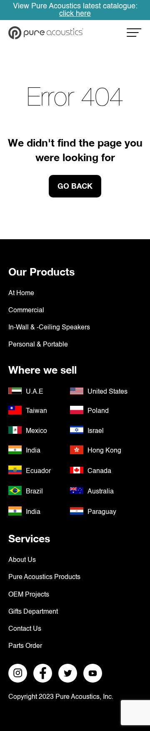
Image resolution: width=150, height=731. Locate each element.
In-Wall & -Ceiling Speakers (49, 327)
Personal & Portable (38, 344)
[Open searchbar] (134, 35)
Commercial (26, 310)
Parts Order (25, 646)
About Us (22, 560)
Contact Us (24, 629)
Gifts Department (33, 612)
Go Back (75, 185)
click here (75, 14)
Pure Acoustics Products (44, 577)
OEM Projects (28, 595)
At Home (21, 293)
